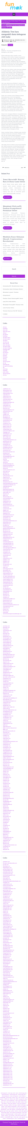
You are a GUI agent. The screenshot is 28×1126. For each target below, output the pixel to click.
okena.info (5, 462)
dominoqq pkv (6, 364)
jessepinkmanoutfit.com (8, 900)
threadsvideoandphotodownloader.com (12, 881)
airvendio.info (6, 778)
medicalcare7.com (7, 684)
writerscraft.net (6, 708)
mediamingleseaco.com (8, 766)
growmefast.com (6, 974)
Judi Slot (4, 25)
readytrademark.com (7, 582)
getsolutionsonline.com (8, 692)
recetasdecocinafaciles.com (9, 484)
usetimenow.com (7, 702)
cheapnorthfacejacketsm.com (9, 439)
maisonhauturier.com (7, 549)
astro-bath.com (6, 471)
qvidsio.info (5, 805)
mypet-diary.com (6, 738)
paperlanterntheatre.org (8, 489)
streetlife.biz (5, 822)
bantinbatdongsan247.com (9, 875)
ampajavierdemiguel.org (8, 402)
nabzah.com (6, 687)
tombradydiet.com (7, 442)
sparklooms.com (6, 1052)
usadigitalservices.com (8, 716)
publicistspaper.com (7, 591)
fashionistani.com (7, 522)
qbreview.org (6, 659)
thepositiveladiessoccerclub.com (10, 483)
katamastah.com (6, 1002)
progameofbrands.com (8, 657)
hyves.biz (5, 823)
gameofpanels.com (7, 699)
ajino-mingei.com (7, 436)
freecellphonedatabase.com (9, 888)
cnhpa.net (5, 995)
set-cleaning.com (7, 588)
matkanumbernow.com (8, 663)
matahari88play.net (7, 933)
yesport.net (5, 911)
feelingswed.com (7, 523)
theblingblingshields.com (8, 950)
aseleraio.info (6, 1005)
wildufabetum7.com (7, 1085)
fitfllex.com (5, 729)
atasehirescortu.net (7, 959)
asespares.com (6, 499)
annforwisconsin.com (7, 411)
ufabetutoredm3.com (7, 1076)
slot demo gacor (6, 337)
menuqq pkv (4, 1093)
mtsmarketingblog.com (8, 768)
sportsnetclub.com (7, 915)
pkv (4, 367)
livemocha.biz (6, 820)
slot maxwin (22, 1097)
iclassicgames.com (7, 920)
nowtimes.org (6, 817)
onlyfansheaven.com (7, 723)
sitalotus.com (6, 996)
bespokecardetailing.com (8, 465)
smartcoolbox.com (7, 1047)
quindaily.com (6, 592)
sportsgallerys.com (7, 954)
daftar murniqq (13, 1105)
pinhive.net (5, 826)
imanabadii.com (6, 846)
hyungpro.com (6, 944)
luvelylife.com (6, 735)
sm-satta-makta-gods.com (9, 576)
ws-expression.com (7, 564)
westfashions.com (7, 743)
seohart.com (6, 586)
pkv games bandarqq (8, 366)
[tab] (14, 14)
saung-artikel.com (7, 921)
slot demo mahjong (7, 348)
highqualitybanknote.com (8, 537)
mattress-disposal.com (8, 980)
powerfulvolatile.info (7, 804)
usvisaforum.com (7, 423)
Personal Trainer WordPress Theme (13, 1122)
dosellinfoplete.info (7, 801)
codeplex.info (6, 460)
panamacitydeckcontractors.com (10, 741)
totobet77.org (6, 1061)
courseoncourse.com (7, 873)
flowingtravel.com (7, 680)
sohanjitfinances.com (7, 1049)
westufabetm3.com (7, 1082)
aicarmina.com (6, 408)
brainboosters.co (7, 403)
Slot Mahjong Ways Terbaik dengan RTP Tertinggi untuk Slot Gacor (13, 21)
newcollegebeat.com (7, 418)
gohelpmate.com (7, 705)
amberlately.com (6, 405)
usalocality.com (6, 394)
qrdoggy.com (6, 984)
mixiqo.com (5, 1029)
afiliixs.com (5, 495)
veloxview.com (6, 1080)
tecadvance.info (6, 783)
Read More (8, 198)
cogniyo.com (6, 1020)
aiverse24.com (6, 595)
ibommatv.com (6, 633)
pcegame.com (6, 561)
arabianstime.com (7, 501)
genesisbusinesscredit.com (9, 731)
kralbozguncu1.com (7, 546)
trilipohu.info (5, 847)
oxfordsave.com (6, 918)
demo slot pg (6, 343)
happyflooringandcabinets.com (10, 981)
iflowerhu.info (6, 843)
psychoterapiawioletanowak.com (10, 1038)
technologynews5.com (8, 568)
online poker (4, 1108)
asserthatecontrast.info (8, 792)
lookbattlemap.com (7, 908)
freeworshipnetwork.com (8, 490)
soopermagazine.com (8, 579)
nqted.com (5, 556)
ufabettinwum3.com (7, 1070)
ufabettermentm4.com (8, 1065)
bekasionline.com (7, 636)
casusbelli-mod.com (7, 445)
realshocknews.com (7, 987)
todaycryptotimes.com (8, 573)
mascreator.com (6, 550)
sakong (4, 333)
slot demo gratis (6, 346)
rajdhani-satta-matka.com (9, 707)
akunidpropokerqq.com (8, 463)
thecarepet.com (6, 866)
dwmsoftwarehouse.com (8, 514)
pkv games (5, 334)
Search (14, 269)
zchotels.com (6, 565)
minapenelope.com (7, 429)
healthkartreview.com (8, 534)
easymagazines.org (7, 1022)
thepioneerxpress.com (8, 645)
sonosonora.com (7, 450)
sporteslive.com (6, 948)
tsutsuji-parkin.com (7, 478)
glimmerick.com (6, 415)
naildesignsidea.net (7, 486)
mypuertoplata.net (7, 644)
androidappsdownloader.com (9, 701)
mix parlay (11, 1115)
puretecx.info (6, 781)
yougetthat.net (6, 914)
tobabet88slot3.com (7, 1056)
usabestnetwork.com (7, 899)
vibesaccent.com (7, 400)
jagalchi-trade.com (7, 426)
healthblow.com (6, 704)
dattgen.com (6, 510)
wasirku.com (6, 771)
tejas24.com (5, 772)
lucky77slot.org (6, 972)
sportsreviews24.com (8, 969)
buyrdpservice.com (7, 909)
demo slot (5, 330)
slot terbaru (22, 1096)
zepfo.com (5, 567)
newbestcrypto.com (7, 917)
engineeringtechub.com (8, 960)
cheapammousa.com (7, 481)
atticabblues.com (7, 502)
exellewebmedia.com (7, 891)
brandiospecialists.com (8, 683)
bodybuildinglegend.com (8, 756)
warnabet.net (6, 828)
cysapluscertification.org (8, 810)
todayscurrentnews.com (8, 1058)
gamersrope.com (7, 890)
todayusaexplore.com (8, 393)
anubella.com (6, 597)
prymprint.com (6, 1014)
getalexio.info (6, 1011)
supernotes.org (6, 998)
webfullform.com (6, 650)
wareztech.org (6, 897)
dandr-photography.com (8, 759)
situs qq (4, 327)
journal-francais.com (7, 762)
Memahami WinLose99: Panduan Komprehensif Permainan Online (12, 208)
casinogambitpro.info (7, 870)
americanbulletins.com (8, 498)
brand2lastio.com (7, 714)
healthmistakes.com (7, 990)
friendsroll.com (6, 453)
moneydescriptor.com (8, 935)
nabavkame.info (6, 840)
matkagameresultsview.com (9, 690)
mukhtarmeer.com (7, 553)
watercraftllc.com (7, 492)
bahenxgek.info (6, 878)
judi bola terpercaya (20, 1115)
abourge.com (6, 493)
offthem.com (6, 632)
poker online (6, 372)
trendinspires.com (7, 747)
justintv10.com (6, 763)
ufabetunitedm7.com (7, 1073)
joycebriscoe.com (7, 406)
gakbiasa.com (6, 841)
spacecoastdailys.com (8, 580)
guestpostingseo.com (8, 869)
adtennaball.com (6, 686)
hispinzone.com (6, 674)
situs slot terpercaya (21, 1100)
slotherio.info (6, 808)
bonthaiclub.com (6, 444)
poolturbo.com (6, 774)
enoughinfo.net (6, 825)
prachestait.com (6, 775)
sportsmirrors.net (7, 956)
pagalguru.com (6, 559)
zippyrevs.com (6, 662)
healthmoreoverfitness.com (9, 666)
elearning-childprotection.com (9, 710)
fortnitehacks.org (7, 811)
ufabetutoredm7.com (7, 1077)
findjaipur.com (6, 412)
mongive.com (6, 689)
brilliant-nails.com (7, 757)
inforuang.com (6, 732)
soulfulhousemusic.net (8, 1050)
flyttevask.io (5, 834)
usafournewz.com (7, 396)
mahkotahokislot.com (8, 975)
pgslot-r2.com (6, 562)
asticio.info (5, 1007)
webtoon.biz (5, 941)
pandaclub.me (6, 832)
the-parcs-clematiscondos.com (10, 863)
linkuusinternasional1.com (9, 451)
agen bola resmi (6, 331)
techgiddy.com (6, 882)
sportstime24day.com (8, 947)
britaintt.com (6, 609)
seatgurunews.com (7, 457)
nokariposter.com (7, 696)
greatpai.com (6, 487)
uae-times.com (6, 626)
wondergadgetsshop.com (8, 456)
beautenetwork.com (7, 600)
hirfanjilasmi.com (7, 1023)
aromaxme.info (6, 790)
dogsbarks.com (6, 513)
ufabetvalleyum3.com (8, 1079)
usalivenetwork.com (7, 884)
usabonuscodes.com (7, 574)
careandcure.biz (6, 1019)
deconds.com (6, 610)
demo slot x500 (14, 1099)
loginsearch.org (6, 813)
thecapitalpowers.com (8, 1055)
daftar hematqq (22, 1105)
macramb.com (6, 737)
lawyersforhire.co (7, 930)
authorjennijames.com (8, 475)
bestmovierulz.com (7, 424)
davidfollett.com (6, 417)
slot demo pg (6, 342)
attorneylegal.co (6, 963)
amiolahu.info (6, 786)
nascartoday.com (7, 555)
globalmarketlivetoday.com (9, 528)
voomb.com (5, 965)
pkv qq (4, 363)
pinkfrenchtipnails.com (8, 951)
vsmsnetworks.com (7, 630)
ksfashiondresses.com (8, 992)
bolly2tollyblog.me (7, 831)
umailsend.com (6, 902)
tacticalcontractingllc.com (8, 1053)
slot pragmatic (10, 1100)
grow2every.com (6, 531)
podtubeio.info (6, 802)
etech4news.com (7, 519)
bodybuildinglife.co (7, 983)
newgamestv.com (7, 953)
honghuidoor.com (7, 678)
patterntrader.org (7, 993)
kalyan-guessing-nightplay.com (10, 698)
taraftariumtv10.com (7, 753)
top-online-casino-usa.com (9, 677)
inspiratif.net (5, 629)
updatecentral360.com (8, 1001)
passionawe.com (7, 1034)
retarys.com (5, 903)
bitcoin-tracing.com (7, 601)
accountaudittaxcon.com (8, 1013)
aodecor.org (5, 814)
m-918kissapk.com (7, 838)
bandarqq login (6, 349)
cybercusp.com (6, 607)
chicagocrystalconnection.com (10, 844)
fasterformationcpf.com (8, 905)
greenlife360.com (7, 639)
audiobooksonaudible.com (9, 598)
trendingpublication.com (8, 1062)
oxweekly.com (6, 740)
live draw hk (5, 352)
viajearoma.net (6, 477)
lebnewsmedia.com (7, 448)
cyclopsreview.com (7, 508)
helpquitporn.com (7, 535)
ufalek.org (5, 978)
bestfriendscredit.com (8, 466)
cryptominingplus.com (8, 926)
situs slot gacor (14, 1096)
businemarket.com (7, 932)
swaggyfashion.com (7, 751)
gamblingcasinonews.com (9, 654)
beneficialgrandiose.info (8, 798)
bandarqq (5, 328)
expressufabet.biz (7, 642)
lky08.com (5, 725)
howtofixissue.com (7, 647)
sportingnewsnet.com (8, 945)
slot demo (5, 340)
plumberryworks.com (7, 1037)
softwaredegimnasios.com (9, 577)
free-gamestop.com (7, 893)
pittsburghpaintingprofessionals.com (11, 1035)
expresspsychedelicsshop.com (10, 520)
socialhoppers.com (7, 717)
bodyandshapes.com (7, 603)
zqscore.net (5, 1004)
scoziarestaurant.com (8, 585)
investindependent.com (8, 544)
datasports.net (6, 957)
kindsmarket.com (7, 734)
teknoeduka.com (6, 570)
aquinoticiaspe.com (7, 927)
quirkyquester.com (7, 1041)
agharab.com (6, 480)
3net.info (5, 459)
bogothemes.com (7, 435)
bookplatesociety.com (8, 447)
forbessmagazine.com (8, 526)
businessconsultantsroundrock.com (11, 604)
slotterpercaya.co (7, 1046)
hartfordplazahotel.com (8, 837)
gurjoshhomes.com (7, 441)
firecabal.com (6, 525)
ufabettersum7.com (7, 1067)
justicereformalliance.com (9, 430)
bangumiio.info (6, 795)
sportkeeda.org (6, 1016)
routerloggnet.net (7, 669)
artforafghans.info (7, 777)
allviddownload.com (7, 651)
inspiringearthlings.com (8, 543)
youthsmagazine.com (8, 936)
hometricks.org (6, 1025)
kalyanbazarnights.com (8, 675)
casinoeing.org (6, 819)
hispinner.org (6, 693)
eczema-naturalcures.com (9, 469)
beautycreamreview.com (8, 505)
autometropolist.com (7, 504)
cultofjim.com (6, 414)
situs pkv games (6, 361)
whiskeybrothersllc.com (8, 1083)
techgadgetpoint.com (7, 966)
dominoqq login (5, 1112)
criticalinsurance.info (7, 695)
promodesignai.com (7, 589)
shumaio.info (6, 807)
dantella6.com (6, 671)
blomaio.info (5, 799)
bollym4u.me (6, 829)
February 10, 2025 (8, 40)
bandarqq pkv (10, 1118)
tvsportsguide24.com (7, 968)
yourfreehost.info (7, 438)
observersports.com (7, 924)
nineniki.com (6, 681)
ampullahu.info (6, 789)
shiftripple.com (6, 1044)
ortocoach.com (6, 1032)
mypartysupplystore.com (8, 409)
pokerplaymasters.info (8, 872)
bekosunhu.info (6, 796)
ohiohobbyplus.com (7, 433)
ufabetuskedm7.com (7, 1074)
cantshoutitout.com (7, 641)
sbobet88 (5, 351)
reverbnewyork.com (7, 420)
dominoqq (5, 369)
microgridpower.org (7, 1028)
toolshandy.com (6, 744)
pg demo (5, 355)
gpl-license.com (6, 529)
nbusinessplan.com (7, 638)
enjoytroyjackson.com (8, 516)
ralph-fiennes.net (7, 726)
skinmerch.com (6, 421)
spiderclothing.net (7, 454)
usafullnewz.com (6, 388)
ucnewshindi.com (7, 887)
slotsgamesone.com (7, 672)
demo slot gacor (6, 345)
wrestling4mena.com (7, 711)
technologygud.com (7, 986)
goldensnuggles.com (7, 906)
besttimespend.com (7, 1017)
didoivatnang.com (7, 511)
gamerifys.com (6, 627)
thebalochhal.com (7, 397)
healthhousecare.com (8, 532)
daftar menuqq (4, 1105)
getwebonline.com (7, 722)
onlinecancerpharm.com (8, 977)
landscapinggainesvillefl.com (9, 547)
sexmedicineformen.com (8, 1043)
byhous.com (5, 835)
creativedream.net (7, 719)
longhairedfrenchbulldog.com (9, 929)
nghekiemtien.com (7, 769)
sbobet (2, 1117)
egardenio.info (6, 1008)
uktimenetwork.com (7, 390)
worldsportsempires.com (8, 999)
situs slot (3, 1102)
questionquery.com (7, 754)
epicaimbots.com (7, 517)
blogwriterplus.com (7, 867)
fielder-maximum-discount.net (9, 728)
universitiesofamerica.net (8, 656)
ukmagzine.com (6, 896)
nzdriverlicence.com (7, 558)
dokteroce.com (6, 760)
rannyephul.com (6, 749)
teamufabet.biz (6, 648)
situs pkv (5, 360)
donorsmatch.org (7, 816)
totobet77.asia (6, 1059)
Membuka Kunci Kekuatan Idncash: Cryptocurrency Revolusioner (13, 239)
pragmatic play (23, 1099)
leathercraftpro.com (7, 1026)
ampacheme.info (7, 787)
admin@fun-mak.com (19, 40)
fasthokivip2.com (7, 923)
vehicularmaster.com (7, 399)
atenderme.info (6, 793)
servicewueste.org (7, 660)
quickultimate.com (7, 1040)
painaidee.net (6, 938)
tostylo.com (5, 912)
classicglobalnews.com (8, 606)
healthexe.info (6, 780)
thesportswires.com (7, 942)
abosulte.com (6, 594)
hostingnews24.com (7, 538)
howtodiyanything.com (8, 541)
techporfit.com (6, 635)
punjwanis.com (6, 861)
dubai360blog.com (7, 971)
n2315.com (5, 720)
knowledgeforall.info (7, 713)
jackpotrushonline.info (8, 885)
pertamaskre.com (7, 879)
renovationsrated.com (8, 583)
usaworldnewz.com (7, 391)
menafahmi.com (6, 552)
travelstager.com (6, 746)
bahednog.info (6, 876)
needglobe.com (6, 1031)
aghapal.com (6, 472)
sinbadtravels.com (7, 894)
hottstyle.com (6, 540)
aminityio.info (6, 784)
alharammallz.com (7, 496)
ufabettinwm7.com (7, 1068)
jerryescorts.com (6, 962)
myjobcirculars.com (7, 665)
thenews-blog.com (7, 571)
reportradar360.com (7, 750)
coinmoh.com (6, 507)
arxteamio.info (6, 1010)
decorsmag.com (6, 653)
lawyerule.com (6, 765)
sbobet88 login (9, 1117)
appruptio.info (6, 849)
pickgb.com (5, 989)
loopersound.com (7, 427)
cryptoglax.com (6, 432)
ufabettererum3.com (7, 1064)
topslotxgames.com (7, 668)
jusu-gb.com (6, 864)
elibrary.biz (5, 468)
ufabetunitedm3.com (7, 1071)
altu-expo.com (6, 474)
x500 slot (6, 1099)
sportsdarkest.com (7, 939)
